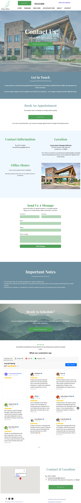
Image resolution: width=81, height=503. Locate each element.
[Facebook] (6, 499)
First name (23, 214)
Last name (43, 214)
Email (21, 220)
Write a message (24, 234)
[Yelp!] (12, 499)
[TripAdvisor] (9, 499)
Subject (21, 227)
